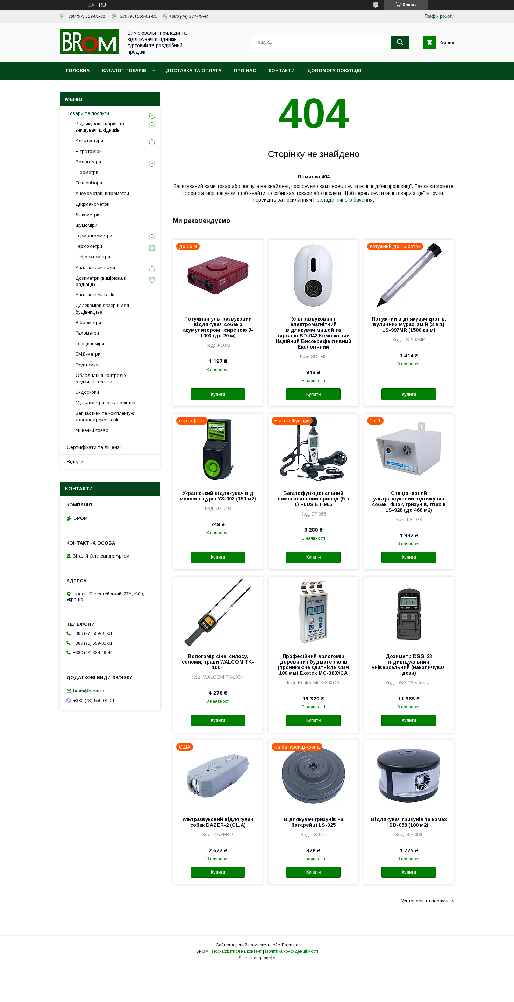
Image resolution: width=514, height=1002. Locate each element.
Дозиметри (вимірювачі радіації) (101, 281)
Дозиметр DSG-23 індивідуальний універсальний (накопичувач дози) (409, 664)
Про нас (245, 70)
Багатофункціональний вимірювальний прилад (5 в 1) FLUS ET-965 (313, 498)
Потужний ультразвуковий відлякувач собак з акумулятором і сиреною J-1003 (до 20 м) (218, 327)
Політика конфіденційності (291, 951)
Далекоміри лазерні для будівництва (102, 308)
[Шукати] (400, 42)
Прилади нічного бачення (343, 200)
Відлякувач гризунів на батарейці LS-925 (313, 822)
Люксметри (87, 214)
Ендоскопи (87, 392)
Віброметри (88, 322)
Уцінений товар (92, 430)
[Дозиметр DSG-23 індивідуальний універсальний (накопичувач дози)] (409, 612)
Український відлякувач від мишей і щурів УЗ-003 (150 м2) (218, 496)
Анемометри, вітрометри (102, 193)
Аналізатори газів (95, 294)
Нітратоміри (89, 151)
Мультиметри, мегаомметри (106, 402)
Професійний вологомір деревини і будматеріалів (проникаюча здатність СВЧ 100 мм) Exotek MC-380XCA (313, 664)
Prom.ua (290, 945)
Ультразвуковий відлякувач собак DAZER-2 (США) (218, 822)
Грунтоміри (88, 364)
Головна (78, 70)
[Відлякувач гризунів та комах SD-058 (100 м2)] (409, 775)
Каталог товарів (124, 70)
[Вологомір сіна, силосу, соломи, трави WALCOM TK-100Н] (218, 612)
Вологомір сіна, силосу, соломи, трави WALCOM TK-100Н (218, 661)
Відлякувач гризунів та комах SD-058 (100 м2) (409, 822)
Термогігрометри (94, 235)
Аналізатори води (95, 267)
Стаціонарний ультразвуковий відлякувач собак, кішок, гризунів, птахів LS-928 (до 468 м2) (409, 501)
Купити (218, 394)
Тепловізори (89, 182)
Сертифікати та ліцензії (94, 447)
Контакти (282, 70)
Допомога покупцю (334, 70)
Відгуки (75, 461)
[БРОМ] (89, 52)
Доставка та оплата (193, 70)
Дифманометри (92, 204)
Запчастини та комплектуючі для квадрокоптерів (107, 416)
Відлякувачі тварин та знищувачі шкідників (100, 127)
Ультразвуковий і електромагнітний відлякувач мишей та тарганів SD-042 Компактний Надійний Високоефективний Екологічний (313, 333)
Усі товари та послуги (425, 900)
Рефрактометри (93, 256)
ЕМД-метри (88, 354)
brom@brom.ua (89, 690)
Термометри (89, 246)
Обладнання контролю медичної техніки (101, 378)
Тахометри (87, 333)
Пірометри (87, 172)
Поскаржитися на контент (237, 951)
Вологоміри (88, 161)
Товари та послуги (88, 113)
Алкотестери (89, 140)
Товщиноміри (90, 343)
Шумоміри (86, 225)
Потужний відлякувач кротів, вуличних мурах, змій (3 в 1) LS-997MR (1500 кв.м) (409, 324)
